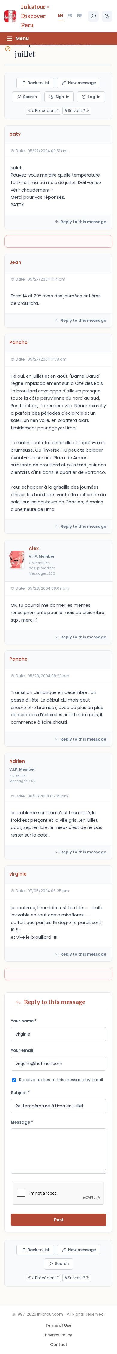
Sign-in (62, 97)
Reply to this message (83, 222)
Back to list (39, 83)
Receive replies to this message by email (61, 1080)
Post (58, 1219)
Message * (22, 1122)
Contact (58, 1344)
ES (70, 16)
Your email (22, 1050)
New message (82, 83)
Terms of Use (58, 1325)
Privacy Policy (58, 1335)
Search (30, 97)
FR (79, 16)
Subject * (20, 1093)
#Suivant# (75, 110)
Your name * (24, 1021)
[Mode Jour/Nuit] (107, 16)
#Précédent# (45, 110)
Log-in (94, 97)
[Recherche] (93, 16)
